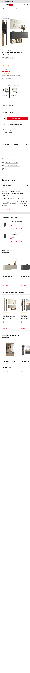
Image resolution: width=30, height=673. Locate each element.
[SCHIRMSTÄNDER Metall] (5, 224)
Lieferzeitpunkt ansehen (11, 137)
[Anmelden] (21, 5)
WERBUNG (5, 65)
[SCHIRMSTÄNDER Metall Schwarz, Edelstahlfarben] (5, 235)
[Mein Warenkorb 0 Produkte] (27, 5)
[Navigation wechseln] (2, 5)
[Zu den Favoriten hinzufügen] (4, 118)
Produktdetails (6, 185)
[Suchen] (4, 9)
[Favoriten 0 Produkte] (24, 5)
